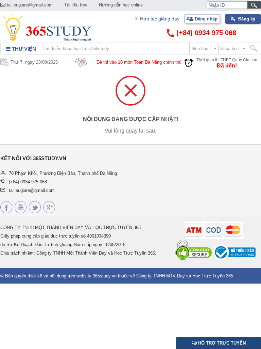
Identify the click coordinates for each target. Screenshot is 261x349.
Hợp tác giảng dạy (159, 18)
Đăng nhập (206, 18)
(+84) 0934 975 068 (205, 32)
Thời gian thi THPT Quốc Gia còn (226, 60)
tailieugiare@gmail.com (29, 4)
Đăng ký (246, 18)
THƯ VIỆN (23, 49)
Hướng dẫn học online (121, 4)
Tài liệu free (75, 4)
